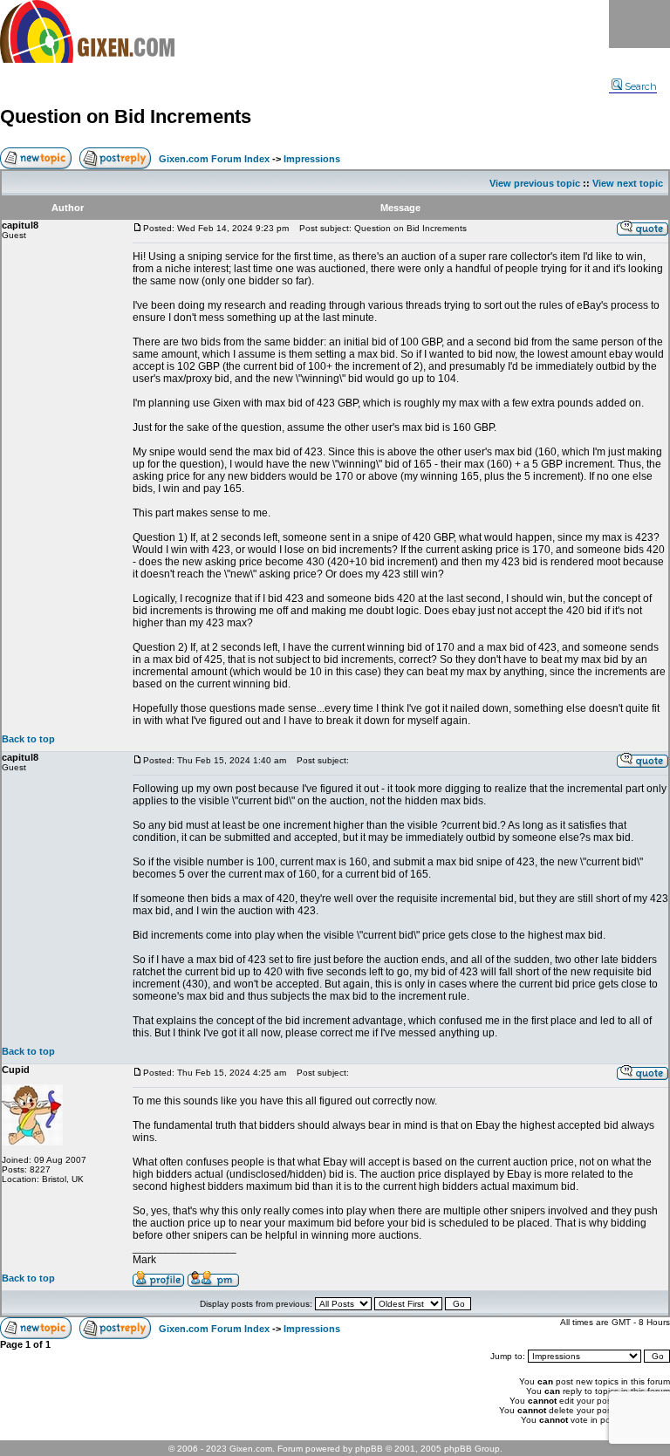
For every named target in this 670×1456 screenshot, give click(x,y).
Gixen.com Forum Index (214, 159)
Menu (639, 24)
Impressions (312, 159)
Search (641, 86)
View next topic (627, 183)
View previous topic (534, 183)
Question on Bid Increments (125, 116)
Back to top (28, 739)
